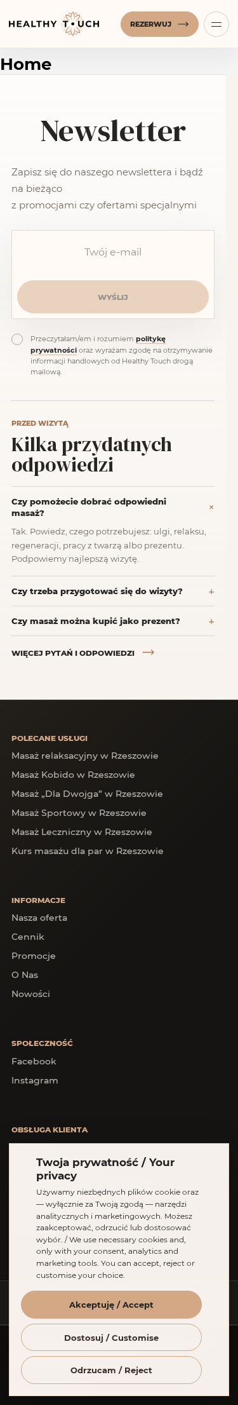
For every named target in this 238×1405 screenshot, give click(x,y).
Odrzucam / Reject (111, 1369)
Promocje (33, 955)
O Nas (24, 974)
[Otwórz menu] (216, 24)
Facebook (33, 1061)
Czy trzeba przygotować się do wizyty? (97, 590)
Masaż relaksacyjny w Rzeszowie (85, 755)
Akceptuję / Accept (111, 1304)
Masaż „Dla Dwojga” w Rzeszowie (87, 793)
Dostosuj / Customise (111, 1337)
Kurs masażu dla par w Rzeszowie (87, 851)
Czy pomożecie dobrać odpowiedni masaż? (88, 507)
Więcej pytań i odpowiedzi (73, 652)
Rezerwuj (150, 24)
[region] (119, 1274)
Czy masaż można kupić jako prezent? (95, 620)
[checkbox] (17, 339)
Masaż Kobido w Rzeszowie (73, 774)
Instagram (34, 1080)
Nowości (30, 994)
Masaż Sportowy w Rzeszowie (79, 812)
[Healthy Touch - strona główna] (62, 24)
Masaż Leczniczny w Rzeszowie (81, 831)
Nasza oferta (39, 917)
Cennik (27, 936)
